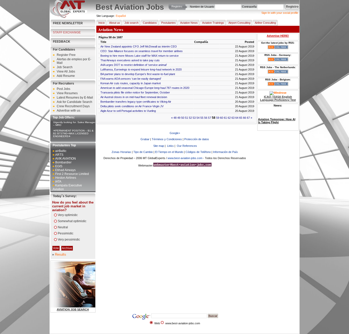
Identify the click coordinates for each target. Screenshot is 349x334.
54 (198, 117)
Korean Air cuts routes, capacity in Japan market (130, 83)
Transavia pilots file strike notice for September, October (135, 92)
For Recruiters (63, 83)
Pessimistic (65, 233)
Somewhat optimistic (72, 221)
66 (244, 117)
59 (217, 117)
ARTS (59, 155)
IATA (58, 181)
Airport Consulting (239, 22)
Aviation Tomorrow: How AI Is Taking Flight (276, 117)
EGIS (58, 166)
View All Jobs (66, 71)
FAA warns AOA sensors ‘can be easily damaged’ (130, 78)
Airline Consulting (265, 22)
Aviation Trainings (213, 22)
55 (201, 117)
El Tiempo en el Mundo (169, 151)
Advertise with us (68, 110)
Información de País (225, 151)
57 (209, 117)
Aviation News (189, 22)
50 (182, 117)
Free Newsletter (68, 23)
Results (60, 254)
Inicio (101, 22)
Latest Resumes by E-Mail (75, 97)
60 (221, 117)
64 (236, 117)
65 (240, 117)
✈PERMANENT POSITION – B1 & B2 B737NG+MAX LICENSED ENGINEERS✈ (73, 133)
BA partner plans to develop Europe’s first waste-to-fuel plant (137, 74)
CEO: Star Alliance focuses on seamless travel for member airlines (141, 51)
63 (233, 117)
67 (248, 117)
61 (225, 117)
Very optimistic (68, 215)
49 (178, 117)
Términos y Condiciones (167, 139)
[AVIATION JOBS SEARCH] (86, 306)
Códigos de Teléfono (198, 151)
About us (114, 22)
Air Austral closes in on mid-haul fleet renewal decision (133, 97)
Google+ (175, 133)
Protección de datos (196, 139)
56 (205, 117)
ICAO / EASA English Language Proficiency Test (278, 98)
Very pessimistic (69, 239)
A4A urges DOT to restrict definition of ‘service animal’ (133, 64)
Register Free (66, 55)
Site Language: (105, 15)
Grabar (145, 139)
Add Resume (66, 76)
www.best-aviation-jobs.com (185, 158)
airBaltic (60, 151)
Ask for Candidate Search (74, 102)
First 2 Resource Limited (72, 174)
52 (190, 117)
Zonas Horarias (121, 151)
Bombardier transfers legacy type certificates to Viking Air (135, 101)
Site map (158, 145)
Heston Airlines (65, 178)
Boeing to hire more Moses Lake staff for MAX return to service (139, 55)
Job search (131, 22)
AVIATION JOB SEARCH (73, 309)
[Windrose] (278, 92)
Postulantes (168, 22)
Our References (187, 145)
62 (229, 117)
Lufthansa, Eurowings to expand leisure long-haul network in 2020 (141, 69)
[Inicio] (68, 16)
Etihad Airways (65, 170)
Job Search (65, 67)
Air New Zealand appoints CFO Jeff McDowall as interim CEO (138, 46)
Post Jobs (63, 89)
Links (170, 145)
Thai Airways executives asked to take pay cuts (130, 60)
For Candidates (64, 49)
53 (194, 117)
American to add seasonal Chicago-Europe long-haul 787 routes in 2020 (144, 87)
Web (157, 323)
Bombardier (63, 162)
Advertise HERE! (278, 35)
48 (175, 117)
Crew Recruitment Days (73, 106)
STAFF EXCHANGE (67, 32)
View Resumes (67, 93)
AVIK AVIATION (65, 158)
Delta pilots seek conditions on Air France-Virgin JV (132, 106)
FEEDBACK (61, 41)
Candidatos (150, 22)
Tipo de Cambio (143, 151)
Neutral (63, 227)
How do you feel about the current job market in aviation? (73, 206)
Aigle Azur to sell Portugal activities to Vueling (128, 110)
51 (186, 117)
